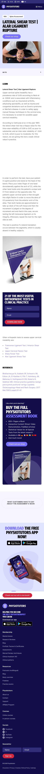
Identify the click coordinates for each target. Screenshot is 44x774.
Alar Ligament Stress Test (15, 356)
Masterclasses (7, 636)
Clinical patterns (8, 660)
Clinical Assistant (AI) (10, 656)
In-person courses (9, 718)
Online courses (8, 715)
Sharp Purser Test (12, 354)
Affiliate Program (8, 705)
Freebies (6, 681)
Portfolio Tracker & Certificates (13, 646)
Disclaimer (6, 768)
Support (5, 701)
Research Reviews (9, 639)
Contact (5, 698)
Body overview (8, 677)
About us (6, 694)
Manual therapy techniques (12, 653)
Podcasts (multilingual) (10, 670)
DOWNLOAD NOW (14, 322)
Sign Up (8, 756)
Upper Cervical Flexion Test (16, 351)
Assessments (7, 650)
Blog (4, 643)
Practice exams (8, 684)
